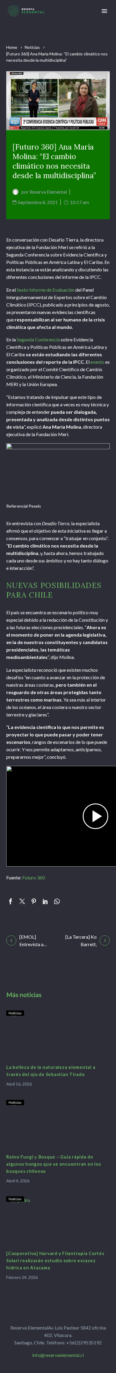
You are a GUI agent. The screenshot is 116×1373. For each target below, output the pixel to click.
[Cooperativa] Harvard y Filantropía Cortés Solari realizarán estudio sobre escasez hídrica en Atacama (55, 1260)
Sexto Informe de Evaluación (45, 290)
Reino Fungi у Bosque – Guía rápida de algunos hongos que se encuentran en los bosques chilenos (53, 1164)
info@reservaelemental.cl (58, 1355)
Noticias (32, 47)
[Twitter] (22, 901)
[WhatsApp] (57, 901)
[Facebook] (10, 901)
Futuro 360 (33, 877)
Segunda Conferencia (38, 339)
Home (11, 47)
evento (97, 362)
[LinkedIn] (45, 901)
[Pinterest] (34, 901)
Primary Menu (104, 11)
